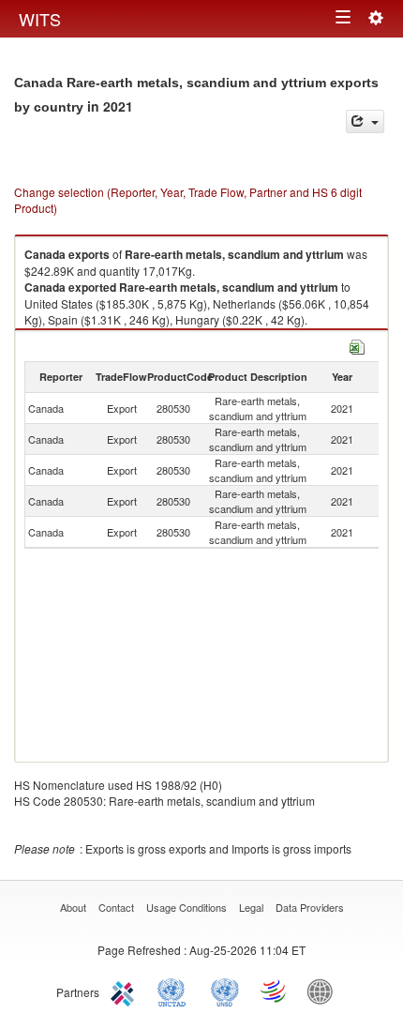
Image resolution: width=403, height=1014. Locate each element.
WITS (40, 19)
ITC (125, 990)
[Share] (365, 121)
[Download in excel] (357, 345)
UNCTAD (175, 990)
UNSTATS (225, 990)
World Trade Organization (274, 990)
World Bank (324, 990)
